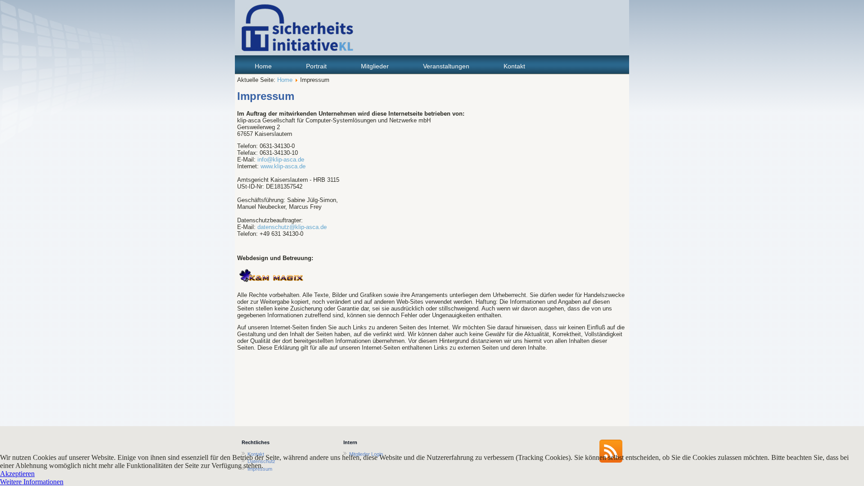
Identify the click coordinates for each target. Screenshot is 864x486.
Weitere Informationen (31, 482)
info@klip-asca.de (280, 159)
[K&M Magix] (271, 282)
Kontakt (514, 66)
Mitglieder (375, 66)
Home (263, 66)
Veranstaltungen (446, 66)
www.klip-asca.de (283, 166)
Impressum (265, 96)
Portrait (316, 66)
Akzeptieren (17, 473)
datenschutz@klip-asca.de (292, 227)
